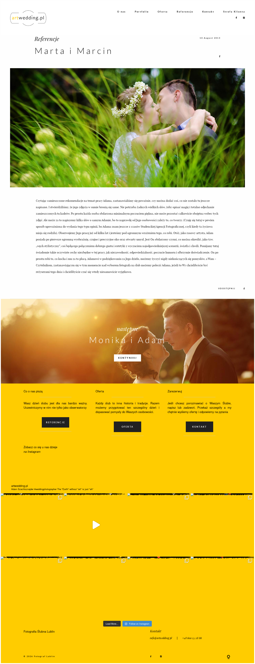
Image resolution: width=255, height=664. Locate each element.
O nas (121, 11)
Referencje (185, 11)
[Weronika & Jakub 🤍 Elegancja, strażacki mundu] (32, 525)
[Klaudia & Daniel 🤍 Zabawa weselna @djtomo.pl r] (222, 588)
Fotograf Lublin (44, 656)
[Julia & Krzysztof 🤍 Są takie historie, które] (159, 525)
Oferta (163, 11)
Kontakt (208, 11)
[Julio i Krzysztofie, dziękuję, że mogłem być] (96, 525)
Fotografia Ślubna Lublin (39, 631)
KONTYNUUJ (127, 357)
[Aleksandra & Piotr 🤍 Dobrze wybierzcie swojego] (32, 588)
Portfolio (142, 11)
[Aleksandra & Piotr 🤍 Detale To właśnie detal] (96, 588)
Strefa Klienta (234, 11)
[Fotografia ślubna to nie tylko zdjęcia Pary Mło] (222, 525)
